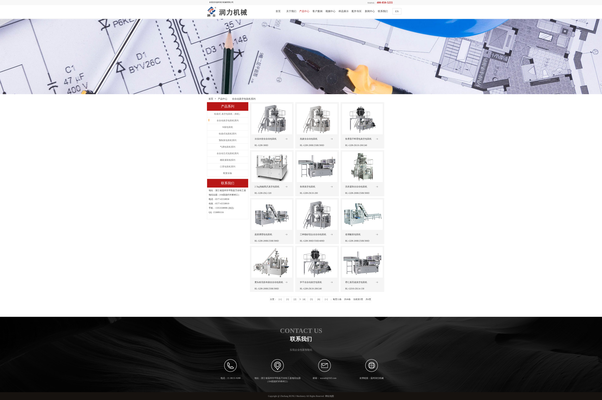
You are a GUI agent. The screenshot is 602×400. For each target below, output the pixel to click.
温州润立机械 (377, 378)
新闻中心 (370, 11)
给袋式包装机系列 (227, 134)
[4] (304, 299)
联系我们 (383, 11)
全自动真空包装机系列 (244, 98)
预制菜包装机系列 (227, 140)
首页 (278, 11)
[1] (287, 299)
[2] (295, 299)
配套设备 (227, 173)
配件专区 (357, 11)
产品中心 (304, 11)
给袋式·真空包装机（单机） (227, 114)
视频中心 (330, 11)
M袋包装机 (227, 127)
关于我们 (291, 11)
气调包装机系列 (227, 147)
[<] (280, 299)
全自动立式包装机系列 (228, 153)
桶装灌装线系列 (227, 160)
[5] (311, 299)
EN (397, 11)
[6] (318, 299)
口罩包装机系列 (227, 166)
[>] (326, 299)
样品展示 (344, 11)
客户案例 (317, 11)
